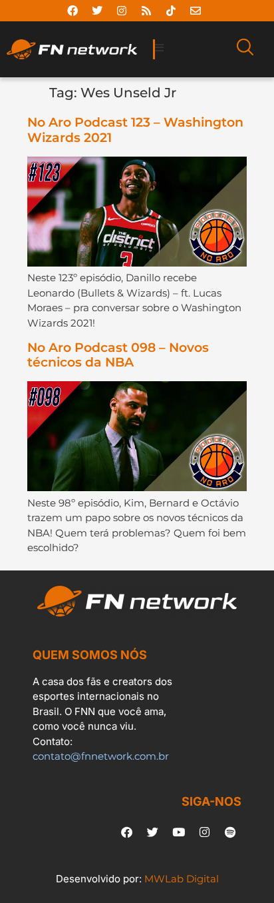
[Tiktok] (171, 10)
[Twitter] (97, 10)
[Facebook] (72, 10)
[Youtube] (178, 832)
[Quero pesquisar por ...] (245, 49)
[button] (190, 48)
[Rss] (146, 10)
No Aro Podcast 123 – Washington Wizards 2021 (135, 130)
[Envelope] (195, 10)
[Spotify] (230, 832)
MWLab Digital (181, 878)
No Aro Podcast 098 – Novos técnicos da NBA (118, 355)
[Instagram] (121, 10)
